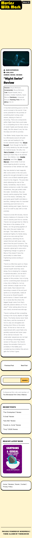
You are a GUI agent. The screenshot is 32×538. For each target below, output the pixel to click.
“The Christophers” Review (12, 412)
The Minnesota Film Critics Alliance (15, 395)
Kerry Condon (9, 152)
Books (17, 484)
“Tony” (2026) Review (10, 429)
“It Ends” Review (8, 416)
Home (5, 484)
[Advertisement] (16, 28)
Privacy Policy (8, 487)
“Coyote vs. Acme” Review (12, 425)
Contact (23, 484)
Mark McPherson (12, 70)
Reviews (19, 75)
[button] (26, 2)
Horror (6, 75)
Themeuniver (23, 534)
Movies (12, 75)
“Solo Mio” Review (9, 421)
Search (25, 380)
